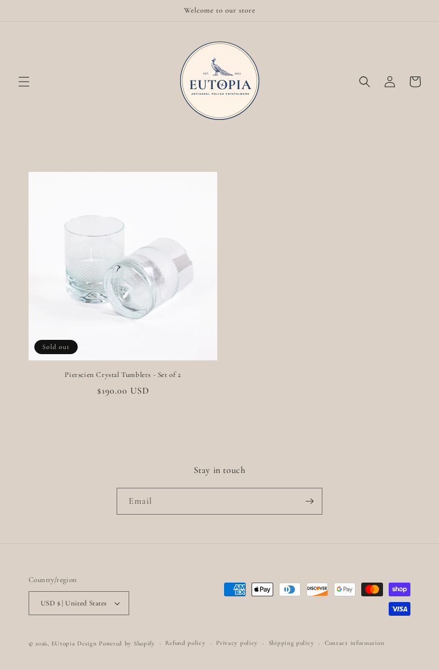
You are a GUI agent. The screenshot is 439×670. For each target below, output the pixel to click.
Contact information (354, 643)
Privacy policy (237, 643)
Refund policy (185, 643)
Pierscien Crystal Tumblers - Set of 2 (123, 374)
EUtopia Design (74, 643)
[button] (24, 81)
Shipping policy (291, 643)
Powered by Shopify (127, 643)
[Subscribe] (309, 501)
